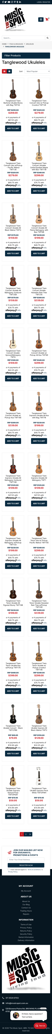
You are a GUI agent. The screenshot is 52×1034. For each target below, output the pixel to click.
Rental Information (26, 937)
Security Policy (26, 934)
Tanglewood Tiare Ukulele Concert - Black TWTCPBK (13, 728)
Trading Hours (26, 911)
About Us (26, 901)
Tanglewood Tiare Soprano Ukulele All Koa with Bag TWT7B (39, 415)
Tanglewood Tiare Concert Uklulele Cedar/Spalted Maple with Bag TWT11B (39, 166)
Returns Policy (26, 931)
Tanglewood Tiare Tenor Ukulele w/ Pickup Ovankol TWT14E (39, 666)
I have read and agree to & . (25, 871)
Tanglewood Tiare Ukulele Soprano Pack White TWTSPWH (39, 790)
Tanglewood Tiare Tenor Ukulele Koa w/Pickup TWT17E (13, 665)
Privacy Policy (12, 872)
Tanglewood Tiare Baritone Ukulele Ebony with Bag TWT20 (13, 103)
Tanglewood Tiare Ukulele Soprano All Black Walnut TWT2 (39, 728)
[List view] (9, 71)
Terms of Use (26, 924)
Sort (21, 71)
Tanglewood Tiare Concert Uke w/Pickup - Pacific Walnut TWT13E (13, 166)
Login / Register (43, 2)
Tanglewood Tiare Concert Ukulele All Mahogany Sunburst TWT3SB (13, 291)
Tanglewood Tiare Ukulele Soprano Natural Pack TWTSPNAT (13, 791)
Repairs (26, 914)
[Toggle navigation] (41, 19)
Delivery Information (26, 940)
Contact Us (26, 908)
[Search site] (47, 38)
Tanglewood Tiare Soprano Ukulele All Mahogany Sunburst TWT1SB (13, 479)
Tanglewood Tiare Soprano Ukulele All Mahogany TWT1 (39, 478)
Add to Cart (13, 128)
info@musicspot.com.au (17, 1003)
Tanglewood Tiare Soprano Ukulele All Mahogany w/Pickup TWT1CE (13, 541)
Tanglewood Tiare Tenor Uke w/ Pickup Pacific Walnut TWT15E (39, 540)
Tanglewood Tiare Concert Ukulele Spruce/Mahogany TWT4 (13, 354)
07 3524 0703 (12, 998)
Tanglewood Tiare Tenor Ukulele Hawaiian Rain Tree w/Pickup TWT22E (39, 604)
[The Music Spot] (15, 19)
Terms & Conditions (34, 870)
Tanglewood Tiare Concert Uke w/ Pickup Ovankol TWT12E (39, 103)
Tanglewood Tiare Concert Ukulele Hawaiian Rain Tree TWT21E (39, 291)
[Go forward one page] (30, 834)
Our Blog (26, 904)
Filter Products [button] (13, 55)
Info (19, 123)
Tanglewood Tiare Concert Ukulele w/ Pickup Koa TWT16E (13, 415)
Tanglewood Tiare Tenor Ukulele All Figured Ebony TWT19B (13, 603)
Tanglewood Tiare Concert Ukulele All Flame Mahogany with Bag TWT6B (39, 229)
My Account (26, 891)
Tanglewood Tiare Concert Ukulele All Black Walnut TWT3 (13, 228)
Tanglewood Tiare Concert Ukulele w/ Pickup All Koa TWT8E (39, 353)
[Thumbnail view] (4, 71)
